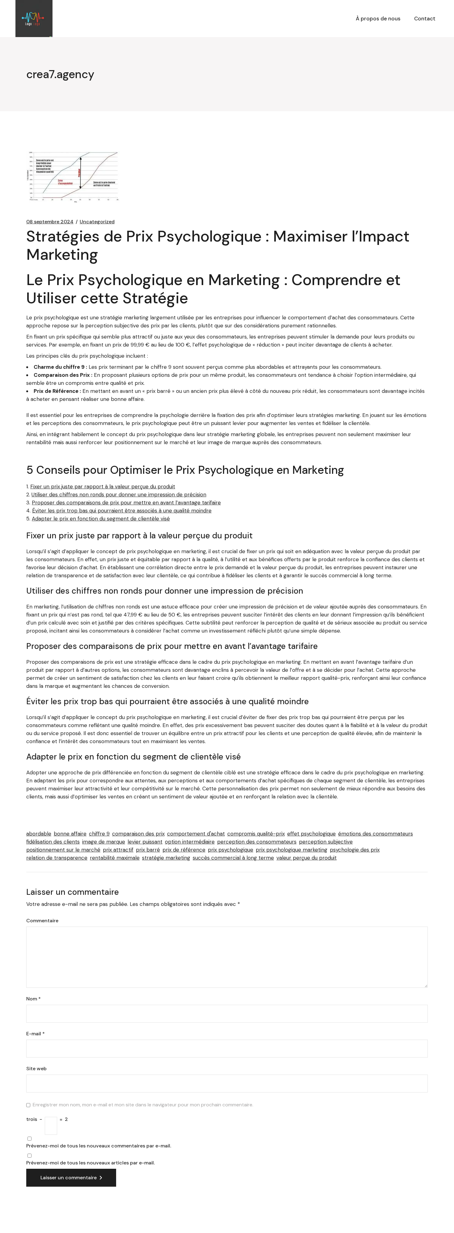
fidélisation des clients (53, 841)
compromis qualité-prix (256, 833)
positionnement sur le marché (63, 849)
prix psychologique (230, 849)
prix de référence (183, 849)
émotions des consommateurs (375, 833)
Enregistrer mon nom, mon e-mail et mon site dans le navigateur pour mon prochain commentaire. (143, 1105)
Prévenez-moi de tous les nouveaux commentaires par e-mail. (98, 1146)
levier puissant (145, 841)
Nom (33, 999)
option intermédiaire (190, 841)
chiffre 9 (99, 833)
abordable (38, 833)
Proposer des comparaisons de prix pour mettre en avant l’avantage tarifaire (126, 502)
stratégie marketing (166, 857)
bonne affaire (70, 833)
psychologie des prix (355, 849)
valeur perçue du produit (306, 857)
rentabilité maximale (115, 857)
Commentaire (42, 921)
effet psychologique (311, 833)
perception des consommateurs (256, 841)
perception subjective (326, 841)
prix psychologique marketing (291, 849)
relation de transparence (56, 857)
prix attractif (118, 849)
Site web (36, 1069)
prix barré (148, 849)
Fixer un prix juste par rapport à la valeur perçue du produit (102, 486)
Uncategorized (97, 222)
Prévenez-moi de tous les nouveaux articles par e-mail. (90, 1163)
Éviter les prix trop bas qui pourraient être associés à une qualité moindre (122, 510)
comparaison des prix (138, 833)
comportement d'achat (196, 833)
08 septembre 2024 (50, 222)
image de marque (103, 841)
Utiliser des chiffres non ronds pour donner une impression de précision (119, 494)
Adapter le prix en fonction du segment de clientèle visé (101, 518)
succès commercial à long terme (233, 857)
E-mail (35, 1034)
